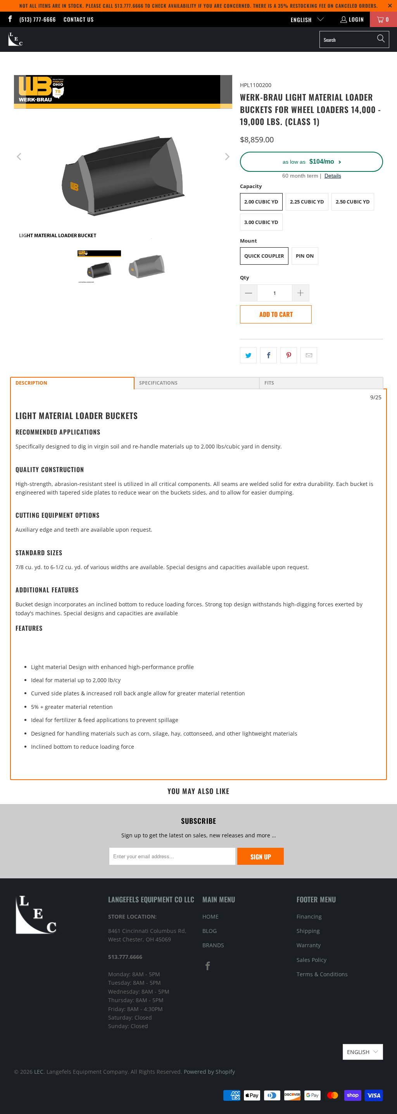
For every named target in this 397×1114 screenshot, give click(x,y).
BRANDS (213, 945)
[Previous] (20, 157)
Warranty (309, 945)
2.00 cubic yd (261, 201)
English (302, 19)
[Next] (226, 157)
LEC (38, 1071)
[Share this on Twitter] (248, 355)
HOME (210, 916)
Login (356, 19)
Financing (309, 916)
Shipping (308, 930)
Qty (244, 277)
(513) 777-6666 (37, 19)
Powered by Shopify (209, 1071)
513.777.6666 (129, 5)
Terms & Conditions (322, 974)
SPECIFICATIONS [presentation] (158, 383)
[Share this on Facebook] (268, 355)
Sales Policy (311, 959)
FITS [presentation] (269, 383)
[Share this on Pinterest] (288, 355)
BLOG (209, 930)
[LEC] (16, 39)
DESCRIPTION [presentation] (31, 383)
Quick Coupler (264, 255)
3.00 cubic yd (261, 222)
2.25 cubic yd (307, 201)
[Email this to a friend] (308, 355)
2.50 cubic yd (353, 201)
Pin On (305, 255)
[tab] (72, 383)
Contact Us (79, 19)
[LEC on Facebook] (10, 19)
